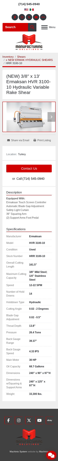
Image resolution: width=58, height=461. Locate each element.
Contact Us (29, 168)
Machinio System (18, 451)
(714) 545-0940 (29, 4)
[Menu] (44, 27)
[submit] (32, 27)
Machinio (43, 451)
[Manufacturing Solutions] (29, 437)
